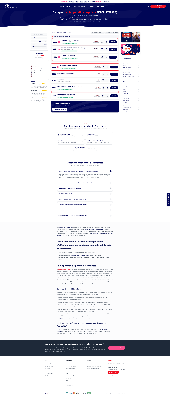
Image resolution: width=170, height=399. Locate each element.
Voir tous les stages (59, 109)
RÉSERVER (113, 41)
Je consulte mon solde (115, 347)
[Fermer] (168, 1)
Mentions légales (90, 363)
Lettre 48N (68, 373)
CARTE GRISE (100, 6)
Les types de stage (49, 366)
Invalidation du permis (71, 366)
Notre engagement (49, 373)
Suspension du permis (71, 363)
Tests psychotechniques (71, 375)
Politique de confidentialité (93, 368)
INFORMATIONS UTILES (79, 6)
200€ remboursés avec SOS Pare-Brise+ (70, 43)
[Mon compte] (148, 6)
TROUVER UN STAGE (65, 6)
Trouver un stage (48, 363)
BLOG (91, 6)
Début (33, 41)
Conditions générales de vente (94, 366)
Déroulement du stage (50, 375)
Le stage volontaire (70, 368)
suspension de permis (64, 269)
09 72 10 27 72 (39, 55)
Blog (67, 380)
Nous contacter (69, 385)
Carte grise (68, 378)
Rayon (33, 44)
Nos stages (47, 368)
